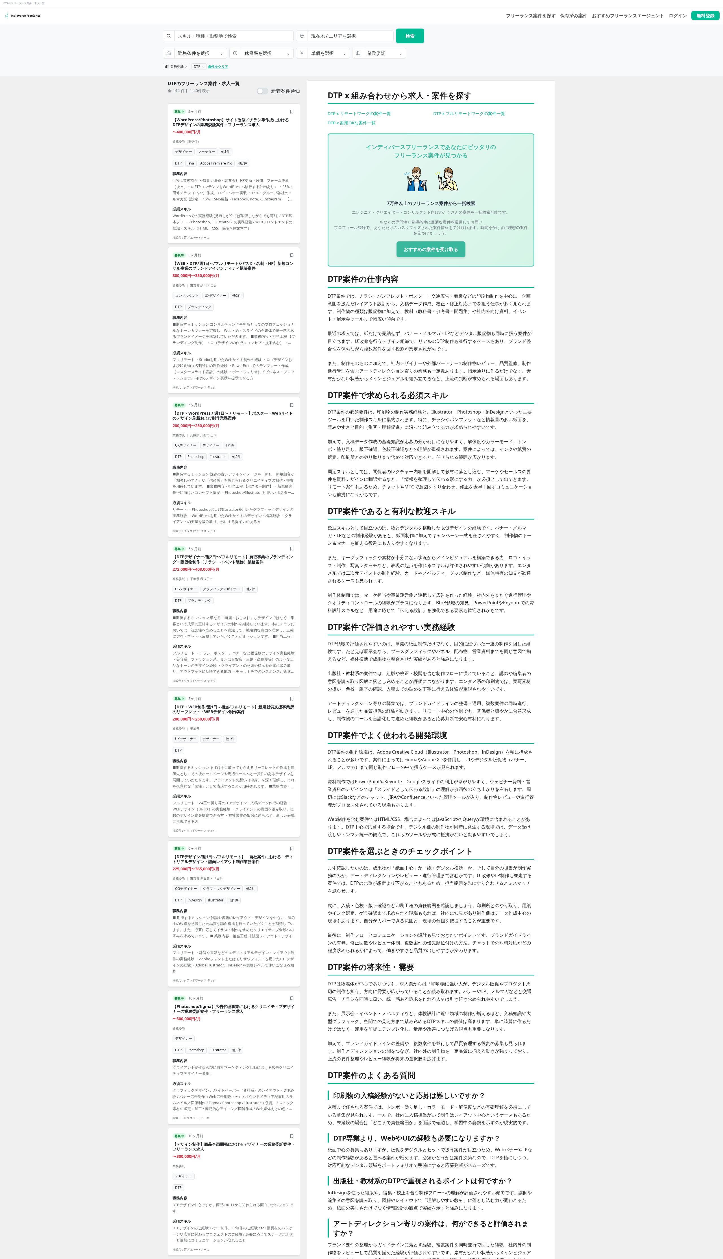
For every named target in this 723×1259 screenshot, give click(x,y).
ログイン (678, 15)
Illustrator (218, 456)
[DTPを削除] (202, 66)
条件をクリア (218, 66)
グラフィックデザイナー (221, 589)
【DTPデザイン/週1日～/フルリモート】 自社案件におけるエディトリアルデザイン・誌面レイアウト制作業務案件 (233, 859)
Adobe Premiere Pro (216, 163)
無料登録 (705, 15)
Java (191, 163)
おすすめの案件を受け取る (431, 249)
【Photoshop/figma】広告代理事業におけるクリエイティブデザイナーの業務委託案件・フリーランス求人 (234, 1009)
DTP (178, 163)
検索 (410, 36)
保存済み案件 (573, 15)
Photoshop (196, 456)
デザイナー (183, 151)
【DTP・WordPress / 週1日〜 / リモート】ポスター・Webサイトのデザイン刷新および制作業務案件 (233, 415)
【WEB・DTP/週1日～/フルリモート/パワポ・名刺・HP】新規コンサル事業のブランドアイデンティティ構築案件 (233, 266)
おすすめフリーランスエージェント (628, 15)
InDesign (195, 900)
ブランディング (199, 306)
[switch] (278, 91)
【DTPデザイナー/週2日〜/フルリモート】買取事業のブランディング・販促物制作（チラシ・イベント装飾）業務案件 (233, 559)
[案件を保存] (291, 111)
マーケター (206, 151)
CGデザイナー (186, 589)
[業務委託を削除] (186, 66)
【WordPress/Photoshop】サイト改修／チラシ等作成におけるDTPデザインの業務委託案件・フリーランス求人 (231, 122)
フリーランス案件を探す (531, 15)
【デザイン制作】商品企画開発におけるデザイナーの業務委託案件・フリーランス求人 (234, 1146)
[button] (234, 173)
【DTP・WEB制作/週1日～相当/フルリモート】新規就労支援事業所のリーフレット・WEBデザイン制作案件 (233, 709)
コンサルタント (187, 295)
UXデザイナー (215, 295)
